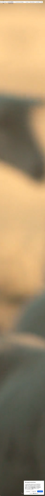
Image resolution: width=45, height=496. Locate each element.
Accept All (40, 491)
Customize (28, 491)
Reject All (34, 491)
